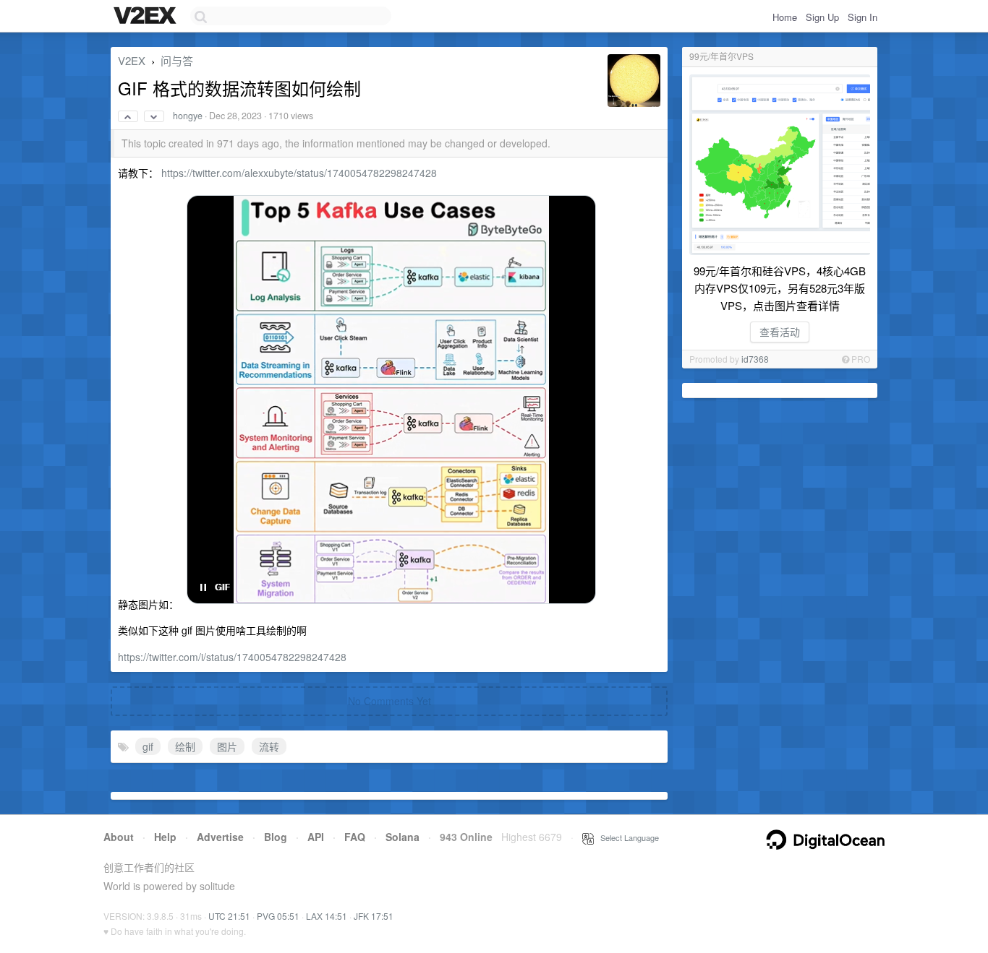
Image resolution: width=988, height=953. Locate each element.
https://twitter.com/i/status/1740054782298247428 (232, 657)
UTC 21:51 (229, 916)
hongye (188, 115)
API (315, 836)
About (118, 836)
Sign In (862, 17)
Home (784, 17)
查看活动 (779, 331)
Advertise (220, 836)
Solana (403, 836)
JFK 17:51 (373, 916)
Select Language (626, 837)
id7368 (755, 359)
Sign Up (822, 17)
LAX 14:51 (326, 916)
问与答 (177, 60)
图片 (227, 746)
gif (147, 746)
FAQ (354, 836)
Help (165, 836)
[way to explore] (147, 16)
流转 (269, 746)
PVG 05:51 (278, 916)
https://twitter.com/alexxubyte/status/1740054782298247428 (299, 172)
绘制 (185, 746)
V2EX (131, 60)
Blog (275, 836)
